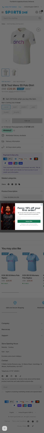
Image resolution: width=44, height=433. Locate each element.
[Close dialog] (42, 204)
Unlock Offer (29, 221)
